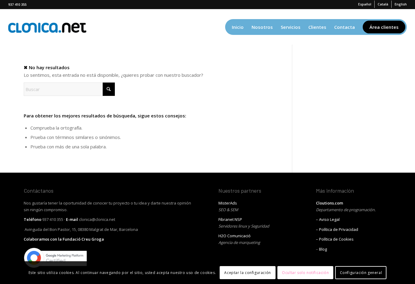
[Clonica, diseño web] (47, 27)
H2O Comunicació (234, 235)
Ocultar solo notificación (305, 272)
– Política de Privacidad (337, 229)
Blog (323, 249)
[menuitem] (365, 4)
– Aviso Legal (328, 219)
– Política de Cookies (335, 239)
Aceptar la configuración (247, 272)
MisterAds (227, 203)
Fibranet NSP (230, 219)
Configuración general (361, 272)
